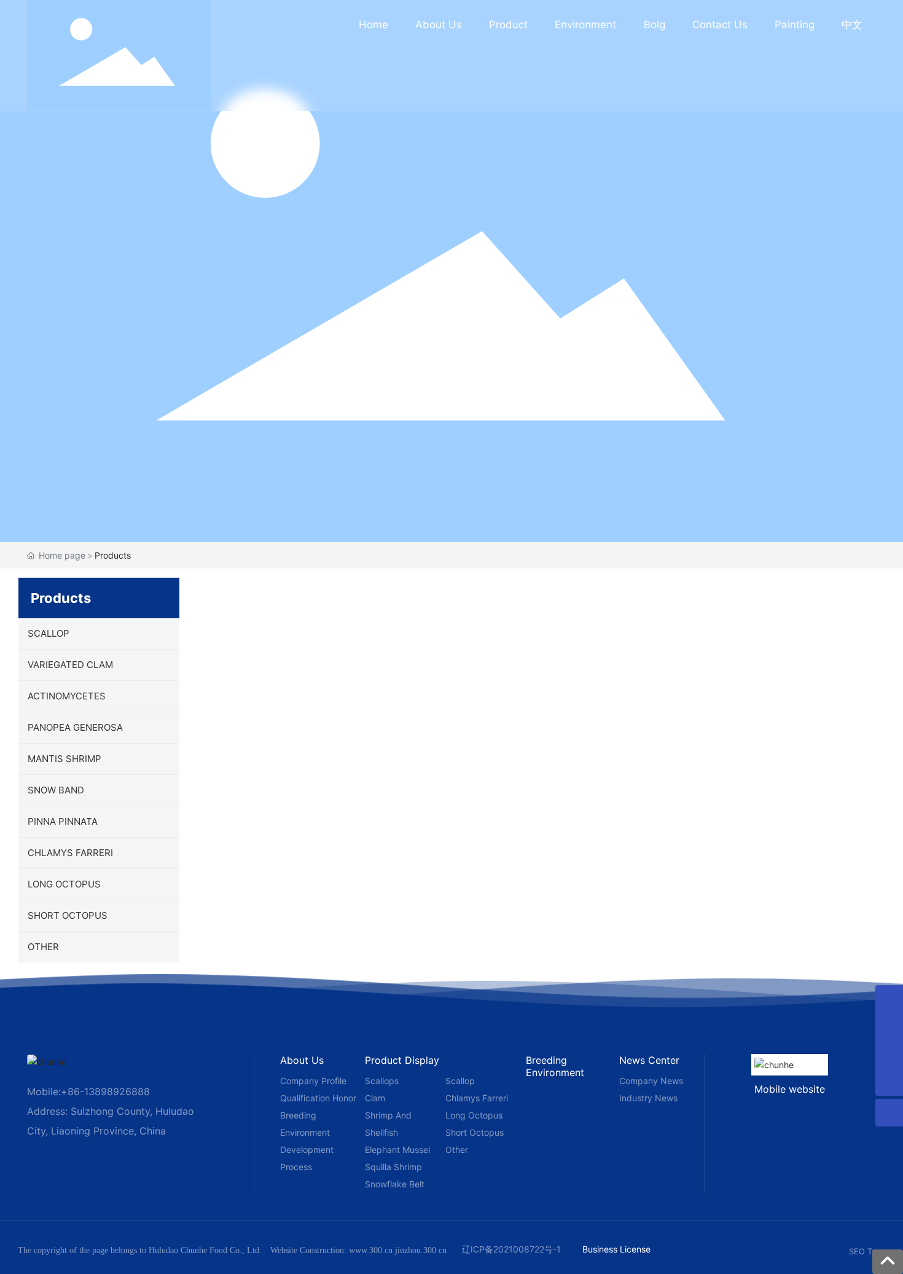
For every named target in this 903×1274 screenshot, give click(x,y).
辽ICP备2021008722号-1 (511, 1249)
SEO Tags (867, 1251)
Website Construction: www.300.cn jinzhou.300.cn (358, 1250)
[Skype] (889, 1054)
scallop (460, 1080)
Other (456, 1149)
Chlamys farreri (476, 1098)
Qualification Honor (318, 1098)
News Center (649, 1060)
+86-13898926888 (105, 1091)
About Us (302, 1060)
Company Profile (313, 1080)
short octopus (474, 1132)
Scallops (382, 1080)
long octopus (473, 1115)
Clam (375, 1098)
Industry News (648, 1098)
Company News (651, 1080)
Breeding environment (555, 1066)
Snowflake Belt (394, 1184)
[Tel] (889, 1026)
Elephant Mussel (397, 1149)
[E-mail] (889, 999)
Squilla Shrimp (393, 1167)
